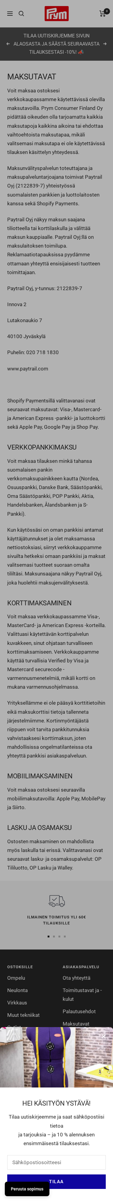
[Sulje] (104, 1036)
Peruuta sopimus (27, 1189)
